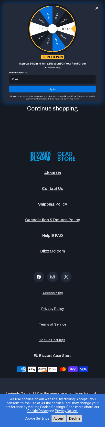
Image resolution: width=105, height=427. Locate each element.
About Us (52, 173)
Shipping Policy (52, 204)
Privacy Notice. (66, 411)
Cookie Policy (37, 411)
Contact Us (52, 188)
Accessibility (52, 293)
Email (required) (19, 72)
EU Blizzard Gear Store (52, 356)
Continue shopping (52, 108)
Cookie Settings (52, 340)
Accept (58, 418)
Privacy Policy (52, 309)
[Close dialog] (97, 8)
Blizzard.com (52, 251)
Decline (74, 418)
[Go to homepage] (52, 156)
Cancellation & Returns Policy (52, 220)
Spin (52, 89)
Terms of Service (52, 324)
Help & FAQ (52, 235)
